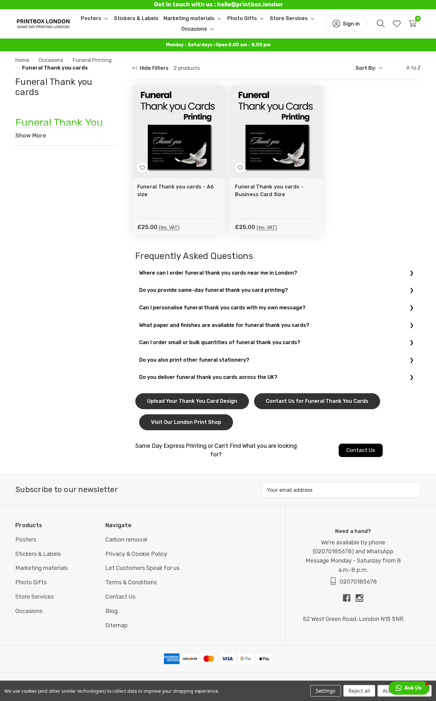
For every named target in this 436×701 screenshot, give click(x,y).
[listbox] (403, 68)
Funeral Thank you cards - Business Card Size (269, 190)
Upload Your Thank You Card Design (192, 401)
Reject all (359, 690)
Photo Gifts (31, 582)
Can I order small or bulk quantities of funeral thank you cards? (219, 342)
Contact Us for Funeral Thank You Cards (317, 401)
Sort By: (366, 68)
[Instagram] (359, 598)
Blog (111, 611)
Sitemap (116, 625)
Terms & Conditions (131, 582)
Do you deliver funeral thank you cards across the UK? (208, 377)
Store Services (34, 596)
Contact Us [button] (360, 450)
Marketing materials (41, 568)
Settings (325, 690)
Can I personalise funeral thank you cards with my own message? (222, 308)
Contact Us (120, 596)
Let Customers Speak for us (142, 568)
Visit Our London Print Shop (186, 422)
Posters (25, 539)
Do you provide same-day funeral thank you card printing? (213, 290)
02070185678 (333, 551)
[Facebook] (349, 598)
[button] (409, 688)
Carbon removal (126, 539)
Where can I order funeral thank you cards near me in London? (218, 273)
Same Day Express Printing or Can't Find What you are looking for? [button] (216, 450)
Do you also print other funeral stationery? (194, 360)
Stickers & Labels (38, 553)
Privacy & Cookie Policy (136, 553)
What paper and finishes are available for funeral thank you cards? (224, 325)
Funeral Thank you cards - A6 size (175, 190)
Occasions (28, 611)
